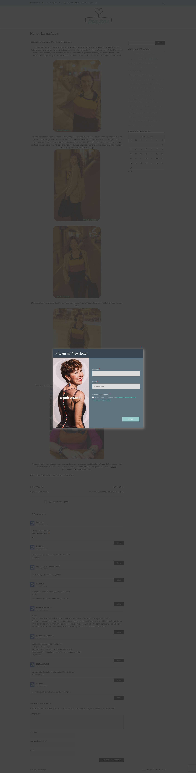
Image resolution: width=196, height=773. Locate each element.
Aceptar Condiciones (100, 394)
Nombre (96, 369)
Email (95, 382)
